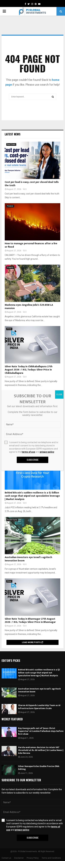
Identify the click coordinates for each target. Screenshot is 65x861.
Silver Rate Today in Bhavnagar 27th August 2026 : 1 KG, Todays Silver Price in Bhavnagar (30, 620)
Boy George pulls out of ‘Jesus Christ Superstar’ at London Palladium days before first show (40, 731)
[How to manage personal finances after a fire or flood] (32, 222)
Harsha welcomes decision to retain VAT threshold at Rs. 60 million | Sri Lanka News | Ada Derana (40, 750)
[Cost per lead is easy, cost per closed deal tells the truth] (32, 160)
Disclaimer (19, 858)
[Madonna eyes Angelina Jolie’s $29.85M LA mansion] (32, 283)
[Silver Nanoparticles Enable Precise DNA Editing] (9, 770)
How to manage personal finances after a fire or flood (31, 245)
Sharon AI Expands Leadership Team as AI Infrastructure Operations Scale (39, 706)
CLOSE (59, 394)
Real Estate (11, 144)
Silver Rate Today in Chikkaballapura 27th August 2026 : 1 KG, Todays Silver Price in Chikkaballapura (28, 369)
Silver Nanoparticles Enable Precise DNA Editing (38, 767)
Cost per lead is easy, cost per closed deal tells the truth (32, 184)
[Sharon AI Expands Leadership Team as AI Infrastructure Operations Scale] (9, 709)
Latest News (12, 134)
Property (10, 267)
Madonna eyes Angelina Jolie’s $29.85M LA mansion (29, 306)
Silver (9, 329)
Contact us (6, 858)
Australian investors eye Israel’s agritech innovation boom (28, 559)
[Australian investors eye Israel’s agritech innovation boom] (32, 535)
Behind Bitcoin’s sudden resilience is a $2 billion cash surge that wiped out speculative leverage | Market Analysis (32, 496)
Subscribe (32, 837)
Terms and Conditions (51, 858)
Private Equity (12, 520)
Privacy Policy (33, 858)
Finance (10, 206)
